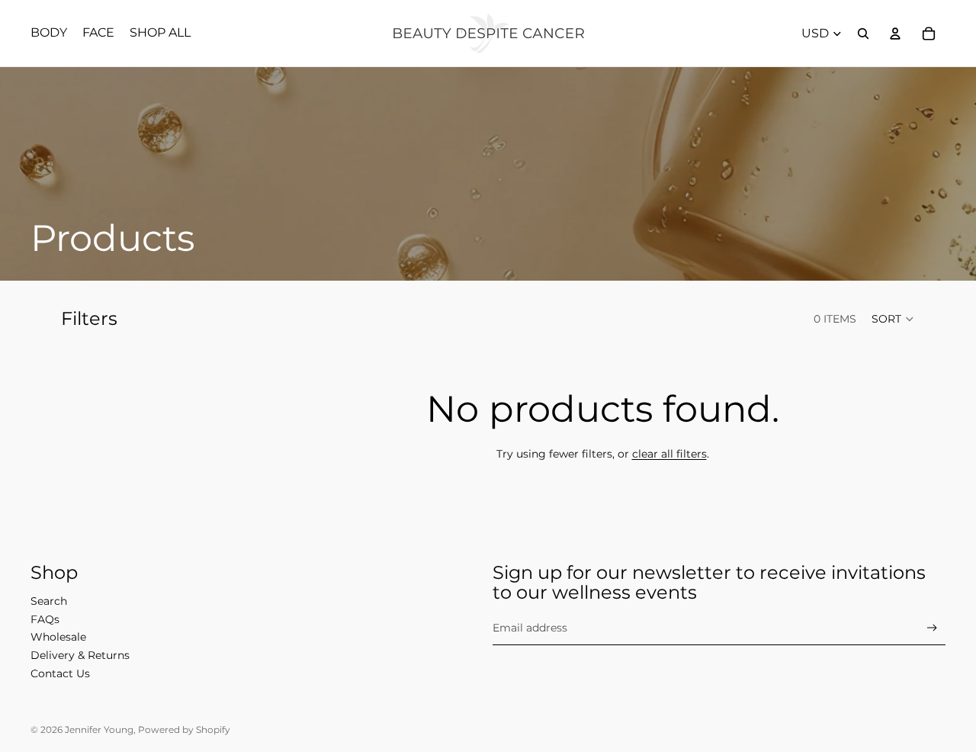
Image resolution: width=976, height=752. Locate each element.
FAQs (44, 619)
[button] (893, 319)
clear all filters (669, 454)
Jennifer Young (99, 729)
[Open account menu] (895, 33)
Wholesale (58, 637)
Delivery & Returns (80, 655)
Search (48, 601)
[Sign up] (932, 628)
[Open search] (863, 33)
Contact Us (60, 673)
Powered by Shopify (184, 729)
